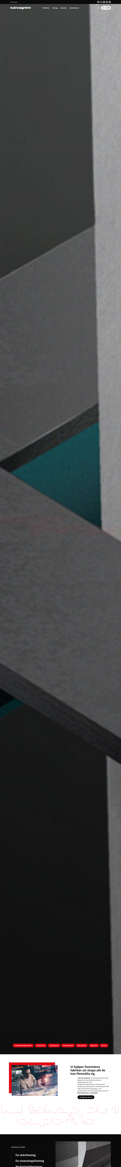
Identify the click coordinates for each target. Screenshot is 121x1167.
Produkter (46, 8)
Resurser (63, 8)
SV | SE (105, 8)
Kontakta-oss (74, 8)
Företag (55, 8)
